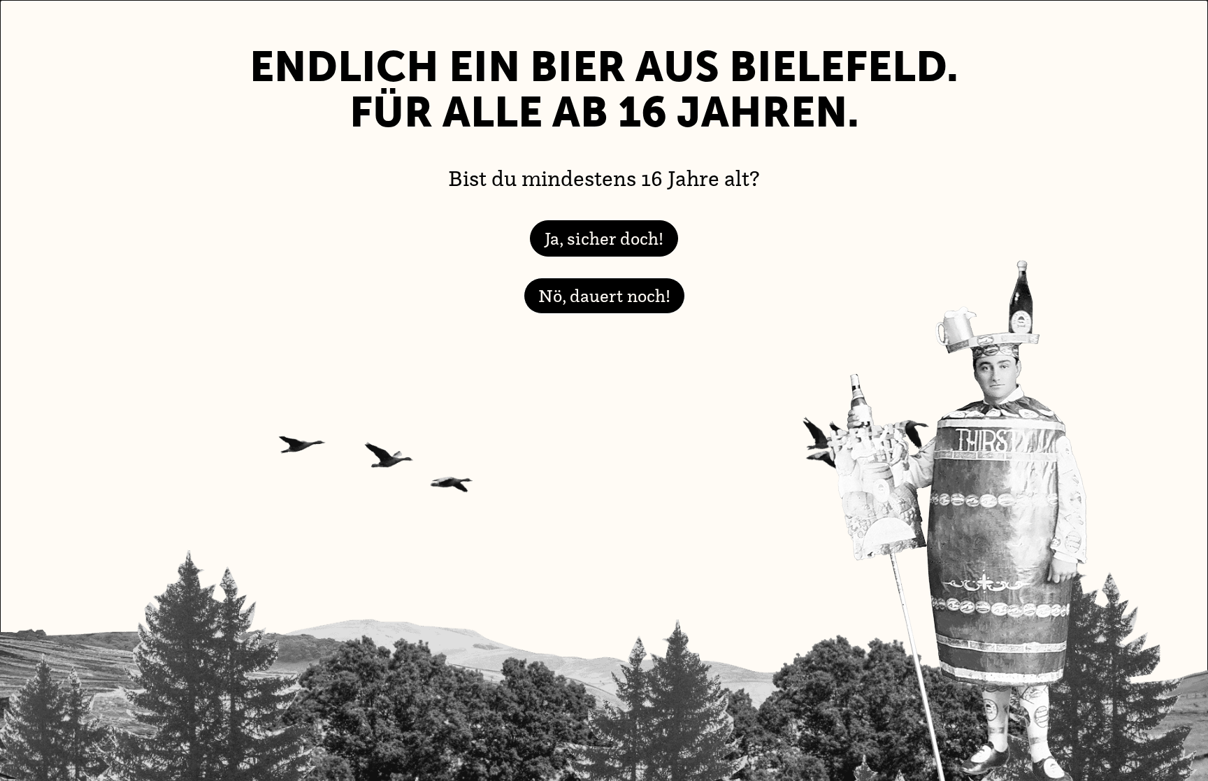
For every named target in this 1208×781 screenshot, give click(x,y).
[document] (604, 390)
